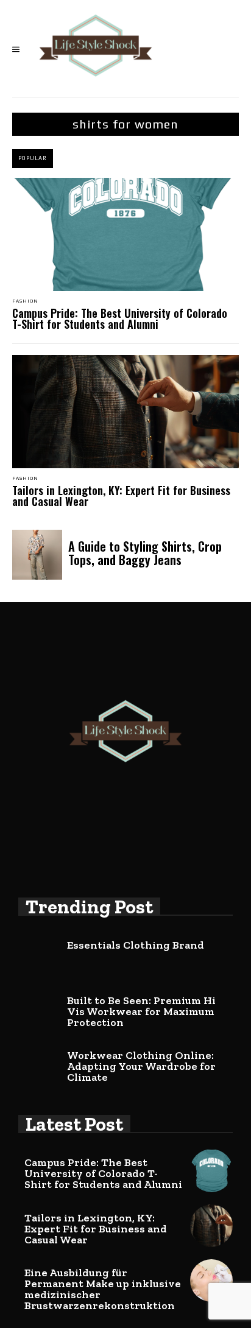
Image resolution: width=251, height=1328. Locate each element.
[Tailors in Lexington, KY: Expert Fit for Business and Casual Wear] (125, 411)
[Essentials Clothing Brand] (39, 953)
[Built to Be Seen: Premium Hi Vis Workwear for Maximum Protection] (39, 1008)
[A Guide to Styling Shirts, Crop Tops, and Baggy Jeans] (37, 555)
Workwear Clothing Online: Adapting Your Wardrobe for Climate (141, 1066)
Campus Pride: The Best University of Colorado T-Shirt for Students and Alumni (119, 318)
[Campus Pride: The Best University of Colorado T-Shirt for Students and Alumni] (125, 234)
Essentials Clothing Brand (135, 945)
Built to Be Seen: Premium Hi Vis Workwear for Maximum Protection (141, 1011)
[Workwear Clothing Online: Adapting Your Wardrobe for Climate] (39, 1063)
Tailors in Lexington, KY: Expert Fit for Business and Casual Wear (121, 495)
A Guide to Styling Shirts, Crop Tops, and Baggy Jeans (145, 553)
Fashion (25, 301)
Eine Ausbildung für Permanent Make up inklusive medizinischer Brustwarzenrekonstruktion (102, 1289)
